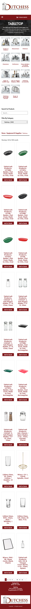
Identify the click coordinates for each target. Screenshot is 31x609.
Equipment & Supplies (14, 133)
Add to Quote (8, 180)
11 (19, 580)
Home (3, 133)
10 (17, 580)
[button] (2, 17)
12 (22, 580)
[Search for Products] (15, 113)
